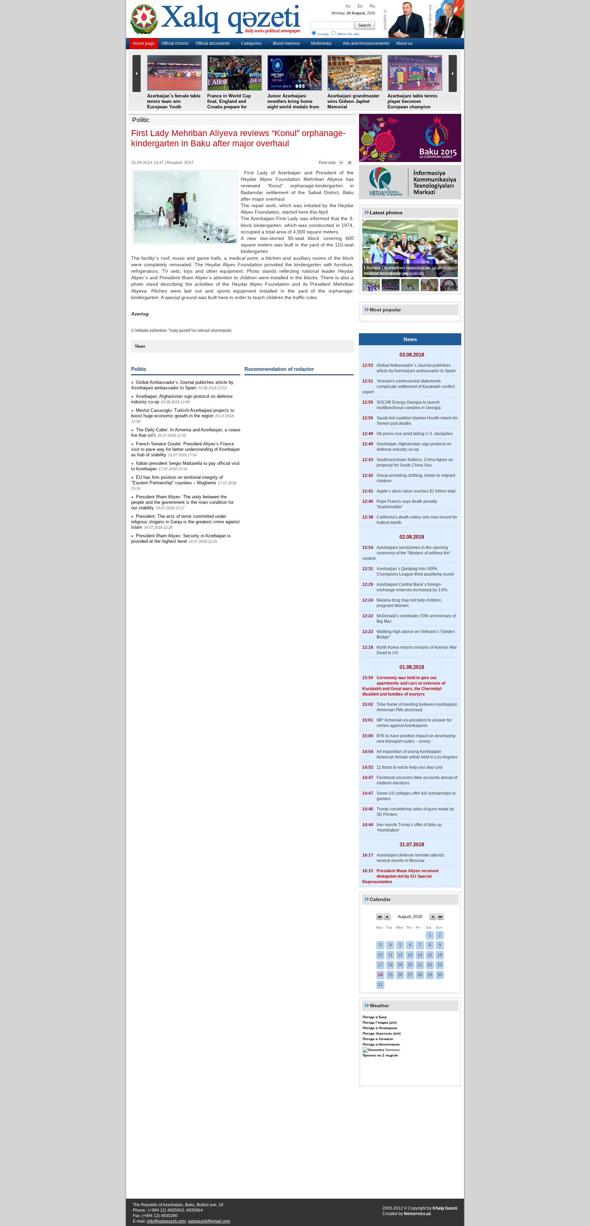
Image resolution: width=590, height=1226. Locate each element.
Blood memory (286, 43)
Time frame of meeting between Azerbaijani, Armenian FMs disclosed (417, 707)
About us (404, 43)
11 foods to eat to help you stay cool (409, 767)
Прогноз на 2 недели (380, 1055)
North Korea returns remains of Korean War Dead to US (417, 650)
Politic (141, 119)
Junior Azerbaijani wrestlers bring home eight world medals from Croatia (293, 104)
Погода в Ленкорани (380, 1028)
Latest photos (386, 212)
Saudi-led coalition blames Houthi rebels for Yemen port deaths (417, 421)
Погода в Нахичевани (381, 1044)
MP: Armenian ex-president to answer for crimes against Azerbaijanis (414, 723)
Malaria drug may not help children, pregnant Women (409, 603)
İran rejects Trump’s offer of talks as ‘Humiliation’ (409, 827)
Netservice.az (417, 1213)
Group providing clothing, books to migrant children (416, 478)
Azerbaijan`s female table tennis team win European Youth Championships (173, 104)
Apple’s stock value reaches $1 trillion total (416, 491)
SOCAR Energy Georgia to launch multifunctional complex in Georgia (409, 405)
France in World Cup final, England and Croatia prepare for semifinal (229, 104)
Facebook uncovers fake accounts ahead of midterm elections (417, 780)
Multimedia (321, 43)
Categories (251, 43)
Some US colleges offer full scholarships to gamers (416, 796)
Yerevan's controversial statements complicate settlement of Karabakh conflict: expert (408, 386)
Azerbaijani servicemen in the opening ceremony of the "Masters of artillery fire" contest (406, 553)
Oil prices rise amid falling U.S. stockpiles (415, 433)
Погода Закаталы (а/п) (382, 1033)
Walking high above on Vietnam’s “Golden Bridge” (416, 634)
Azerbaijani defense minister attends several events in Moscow (410, 858)
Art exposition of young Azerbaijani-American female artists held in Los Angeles (417, 754)
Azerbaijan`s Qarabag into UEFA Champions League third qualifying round (415, 571)
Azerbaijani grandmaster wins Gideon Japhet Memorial (353, 101)
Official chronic (175, 43)
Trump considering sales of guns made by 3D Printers (415, 812)
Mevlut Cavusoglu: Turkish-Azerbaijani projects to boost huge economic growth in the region (182, 413)
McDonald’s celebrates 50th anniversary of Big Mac (416, 619)
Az (348, 6)
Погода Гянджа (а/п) (379, 1022)
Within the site (348, 34)
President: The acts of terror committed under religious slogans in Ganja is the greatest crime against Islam (185, 522)
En (360, 6)
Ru (372, 6)
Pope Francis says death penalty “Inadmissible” (407, 504)
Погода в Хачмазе (378, 1039)
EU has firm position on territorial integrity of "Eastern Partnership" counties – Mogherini (177, 480)
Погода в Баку (375, 1017)
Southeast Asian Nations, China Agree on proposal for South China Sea (415, 462)
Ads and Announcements (366, 43)
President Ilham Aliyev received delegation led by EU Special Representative (400, 876)
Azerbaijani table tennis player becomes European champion (412, 101)
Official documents (213, 43)
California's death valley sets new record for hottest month (417, 520)
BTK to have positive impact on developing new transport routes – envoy (416, 738)
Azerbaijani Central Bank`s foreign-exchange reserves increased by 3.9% (412, 587)
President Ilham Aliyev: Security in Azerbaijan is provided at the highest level (181, 538)
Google (323, 34)
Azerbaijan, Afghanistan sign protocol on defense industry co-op (414, 447)
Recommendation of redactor (279, 369)
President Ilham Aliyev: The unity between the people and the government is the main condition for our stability (182, 502)
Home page (144, 43)
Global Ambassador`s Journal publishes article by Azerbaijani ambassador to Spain (182, 385)
